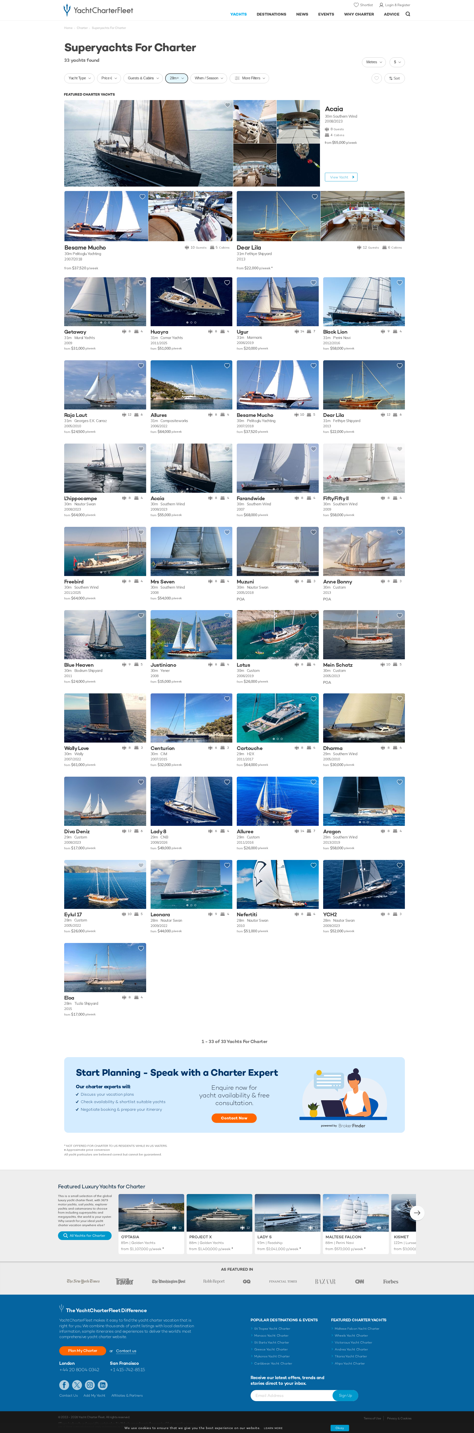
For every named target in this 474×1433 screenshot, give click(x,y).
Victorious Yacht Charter (353, 1342)
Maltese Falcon (343, 1237)
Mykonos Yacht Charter (272, 1356)
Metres (371, 62)
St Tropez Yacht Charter (272, 1328)
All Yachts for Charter (87, 1235)
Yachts (238, 14)
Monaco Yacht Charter (271, 1335)
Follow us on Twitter (77, 1385)
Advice (391, 14)
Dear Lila (249, 247)
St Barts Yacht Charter (271, 1342)
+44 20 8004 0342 (79, 1369)
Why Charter (359, 14)
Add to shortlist (227, 105)
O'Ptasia (130, 1237)
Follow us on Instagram (90, 1385)
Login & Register (397, 5)
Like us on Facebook (64, 1385)
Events (326, 14)
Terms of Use (372, 1418)
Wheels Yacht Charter (351, 1335)
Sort (397, 78)
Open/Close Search (408, 14)
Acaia (334, 109)
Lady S (264, 1237)
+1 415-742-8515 (127, 1369)
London (67, 1363)
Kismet (401, 1237)
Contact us (126, 1350)
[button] (72, 302)
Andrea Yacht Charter (351, 1349)
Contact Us (68, 1395)
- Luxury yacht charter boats (114, 10)
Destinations (272, 14)
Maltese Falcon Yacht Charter (357, 1328)
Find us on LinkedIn (103, 1385)
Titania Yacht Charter (351, 1356)
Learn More (273, 1428)
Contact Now (234, 1118)
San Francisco (124, 1363)
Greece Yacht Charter (271, 1349)
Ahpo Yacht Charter (350, 1363)
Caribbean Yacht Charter (273, 1363)
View (339, 177)
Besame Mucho (85, 247)
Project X (200, 1237)
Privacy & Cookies (399, 1418)
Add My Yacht (94, 1395)
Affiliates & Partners (127, 1395)
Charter (82, 28)
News (302, 14)
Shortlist (366, 5)
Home (68, 28)
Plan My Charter (82, 1350)
